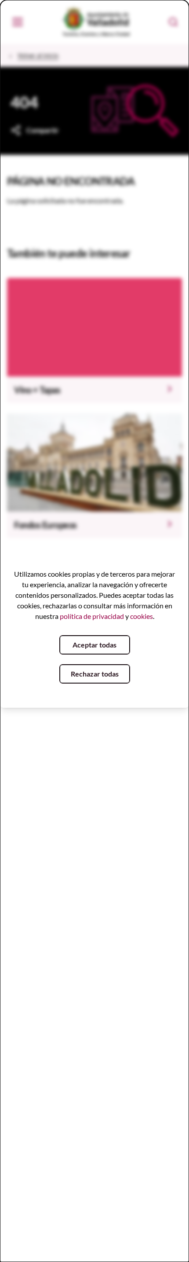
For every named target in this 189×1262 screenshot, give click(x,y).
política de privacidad (92, 616)
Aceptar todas (94, 644)
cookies (141, 616)
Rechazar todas (95, 673)
